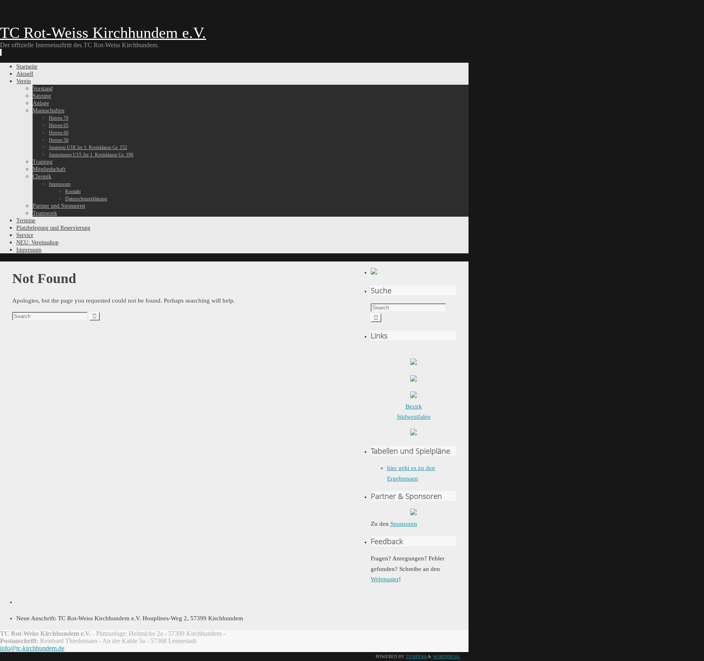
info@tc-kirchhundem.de (32, 648)
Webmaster (385, 579)
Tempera (416, 656)
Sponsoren (403, 523)
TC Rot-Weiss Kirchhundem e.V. (103, 32)
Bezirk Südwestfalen (414, 411)
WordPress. (446, 656)
